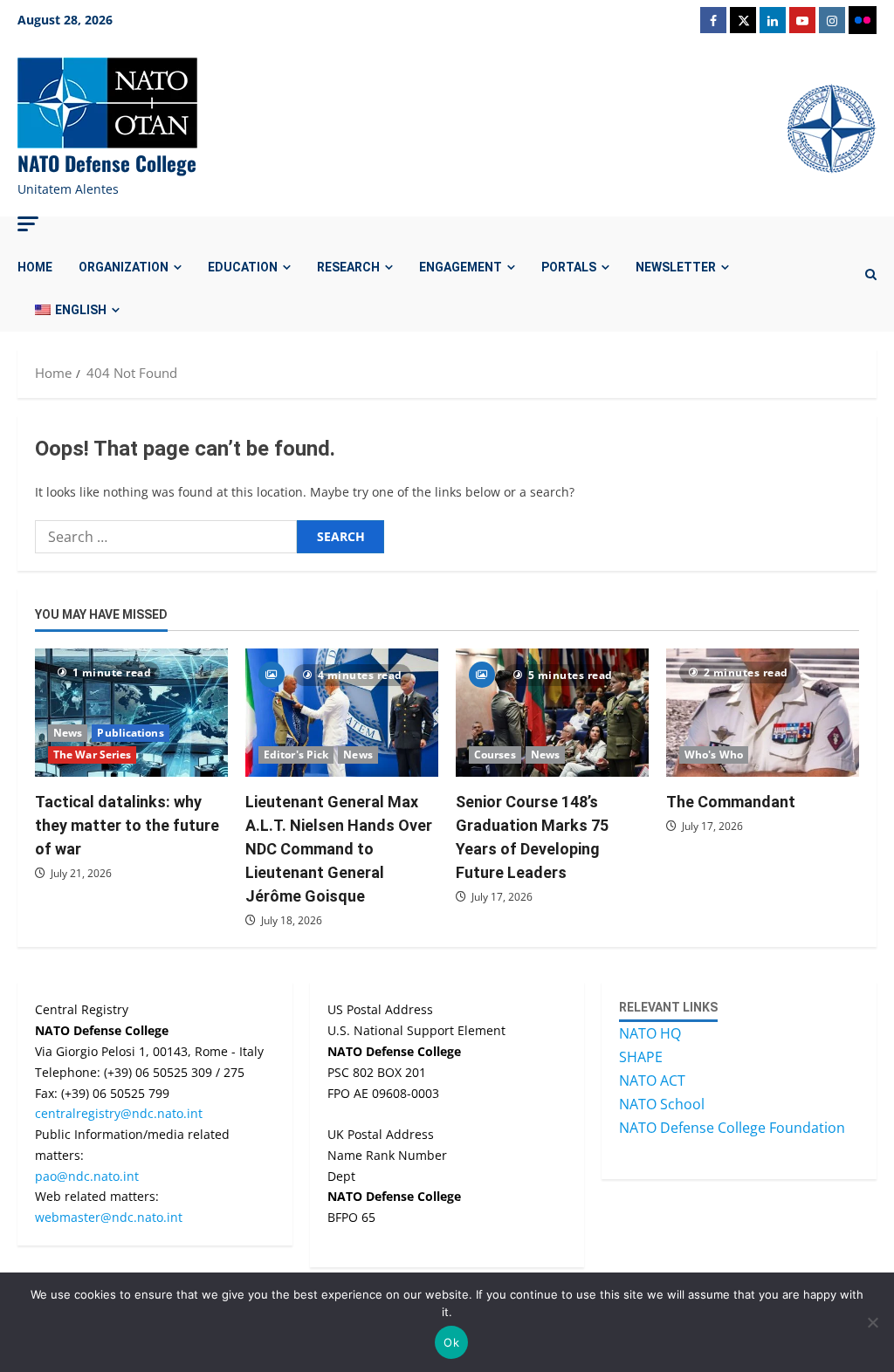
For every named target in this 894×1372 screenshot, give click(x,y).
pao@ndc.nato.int (87, 1176)
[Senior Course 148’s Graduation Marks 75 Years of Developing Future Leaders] (552, 712)
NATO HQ (650, 1033)
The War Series (92, 754)
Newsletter (676, 267)
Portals (568, 267)
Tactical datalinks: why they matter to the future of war (127, 825)
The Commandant (730, 801)
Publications (130, 732)
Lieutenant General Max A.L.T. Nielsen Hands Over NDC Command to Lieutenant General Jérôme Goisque (338, 848)
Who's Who (713, 754)
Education (243, 267)
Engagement (460, 267)
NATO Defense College (106, 163)
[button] (27, 223)
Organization (123, 267)
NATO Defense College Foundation (732, 1127)
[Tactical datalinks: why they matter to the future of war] (131, 712)
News (67, 732)
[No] (872, 1322)
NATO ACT (652, 1080)
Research (348, 267)
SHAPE (641, 1057)
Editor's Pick (296, 754)
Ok (451, 1342)
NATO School (662, 1104)
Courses (495, 754)
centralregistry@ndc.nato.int (119, 1113)
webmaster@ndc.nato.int (108, 1217)
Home (34, 267)
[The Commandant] (762, 712)
